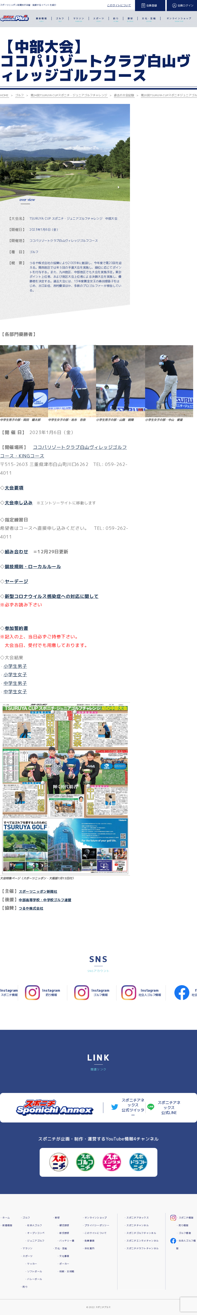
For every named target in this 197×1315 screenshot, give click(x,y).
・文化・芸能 (59, 1248)
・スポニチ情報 (184, 1217)
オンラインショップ (179, 19)
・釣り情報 (182, 1225)
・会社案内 (88, 1248)
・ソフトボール (33, 1271)
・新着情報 (6, 1225)
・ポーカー (63, 1263)
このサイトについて (119, 5)
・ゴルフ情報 (183, 1233)
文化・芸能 (149, 19)
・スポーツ (26, 1256)
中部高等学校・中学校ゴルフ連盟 (45, 900)
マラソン (78, 19)
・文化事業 (63, 1256)
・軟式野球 (63, 1233)
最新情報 (41, 19)
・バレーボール (33, 1279)
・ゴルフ (25, 1217)
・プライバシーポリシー (95, 1225)
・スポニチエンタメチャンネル (141, 1240)
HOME (4, 95)
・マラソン (26, 1248)
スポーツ (98, 19)
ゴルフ (60, 19)
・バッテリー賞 (65, 1240)
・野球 (56, 1217)
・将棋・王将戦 (65, 1271)
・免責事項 (88, 1240)
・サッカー (31, 1263)
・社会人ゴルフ (33, 1225)
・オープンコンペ (34, 1233)
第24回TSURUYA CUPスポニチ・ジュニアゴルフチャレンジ (69, 95)
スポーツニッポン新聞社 (38, 891)
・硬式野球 (63, 1225)
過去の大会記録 (124, 95)
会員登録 (151, 5)
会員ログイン (185, 5)
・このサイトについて (94, 1233)
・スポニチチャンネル (136, 1225)
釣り (116, 19)
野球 (130, 19)
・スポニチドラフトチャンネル (141, 1248)
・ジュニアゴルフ (34, 1240)
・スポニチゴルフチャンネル (140, 1233)
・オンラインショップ (94, 1217)
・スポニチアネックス (136, 1217)
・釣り (24, 1286)
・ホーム (5, 1217)
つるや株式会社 (31, 908)
